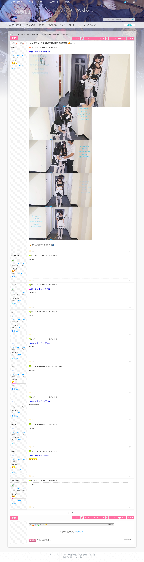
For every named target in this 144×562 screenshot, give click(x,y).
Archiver (52, 555)
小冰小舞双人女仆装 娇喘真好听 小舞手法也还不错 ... (54, 34)
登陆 (128, 2)
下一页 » (72, 513)
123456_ (14, 424)
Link (38, 525)
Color (33, 525)
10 (110, 38)
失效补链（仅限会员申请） (88, 25)
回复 (53, 245)
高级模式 (110, 525)
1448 (18, 293)
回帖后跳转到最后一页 (45, 540)
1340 (23, 488)
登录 (75, 532)
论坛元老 (14, 269)
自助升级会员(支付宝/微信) (56, 25)
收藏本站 (67, 2)
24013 (20, 273)
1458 (23, 293)
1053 (18, 405)
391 (18, 488)
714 (18, 374)
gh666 (13, 366)
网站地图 (92, 555)
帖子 (108, 19)
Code (43, 525)
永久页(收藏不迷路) (16, 2)
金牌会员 (14, 494)
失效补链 (41, 2)
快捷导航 (129, 25)
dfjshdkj (13, 451)
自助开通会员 (53, 2)
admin (13, 47)
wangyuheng (15, 255)
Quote (41, 525)
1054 (23, 405)
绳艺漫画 (41, 25)
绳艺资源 (20, 34)
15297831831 (15, 480)
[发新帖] (14, 38)
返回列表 (76, 38)
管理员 (14, 60)
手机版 (30, 2)
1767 (18, 459)
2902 (23, 320)
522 (18, 347)
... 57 (114, 38)
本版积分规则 (128, 539)
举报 (130, 251)
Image (35, 525)
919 (23, 374)
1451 (18, 320)
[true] (133, 19)
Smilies (46, 525)
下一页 (129, 38)
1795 (23, 347)
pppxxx (13, 312)
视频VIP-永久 (16, 298)
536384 (20, 65)
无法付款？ (72, 25)
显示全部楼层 (53, 47)
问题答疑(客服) (30, 25)
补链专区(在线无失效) (31, 34)
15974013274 (15, 397)
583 (18, 432)
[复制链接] (73, 43)
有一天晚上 (14, 285)
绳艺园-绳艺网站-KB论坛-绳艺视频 (10, 34)
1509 (23, 432)
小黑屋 (64, 555)
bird (12, 339)
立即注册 (80, 532)
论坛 (15, 34)
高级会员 (14, 379)
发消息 (16, 68)
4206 (23, 459)
